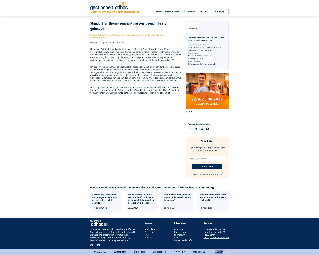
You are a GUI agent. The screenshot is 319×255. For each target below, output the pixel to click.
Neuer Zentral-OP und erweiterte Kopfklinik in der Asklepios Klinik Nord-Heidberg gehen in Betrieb (141, 198)
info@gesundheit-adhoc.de (216, 237)
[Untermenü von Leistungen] (195, 11)
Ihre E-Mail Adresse (198, 158)
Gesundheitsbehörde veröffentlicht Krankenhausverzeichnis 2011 (213, 197)
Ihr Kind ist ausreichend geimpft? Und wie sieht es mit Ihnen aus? (177, 197)
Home (159, 11)
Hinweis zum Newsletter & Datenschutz (207, 174)
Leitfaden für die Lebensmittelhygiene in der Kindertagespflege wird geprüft (104, 198)
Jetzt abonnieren (207, 166)
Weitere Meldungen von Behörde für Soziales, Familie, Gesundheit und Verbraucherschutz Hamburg (152, 187)
